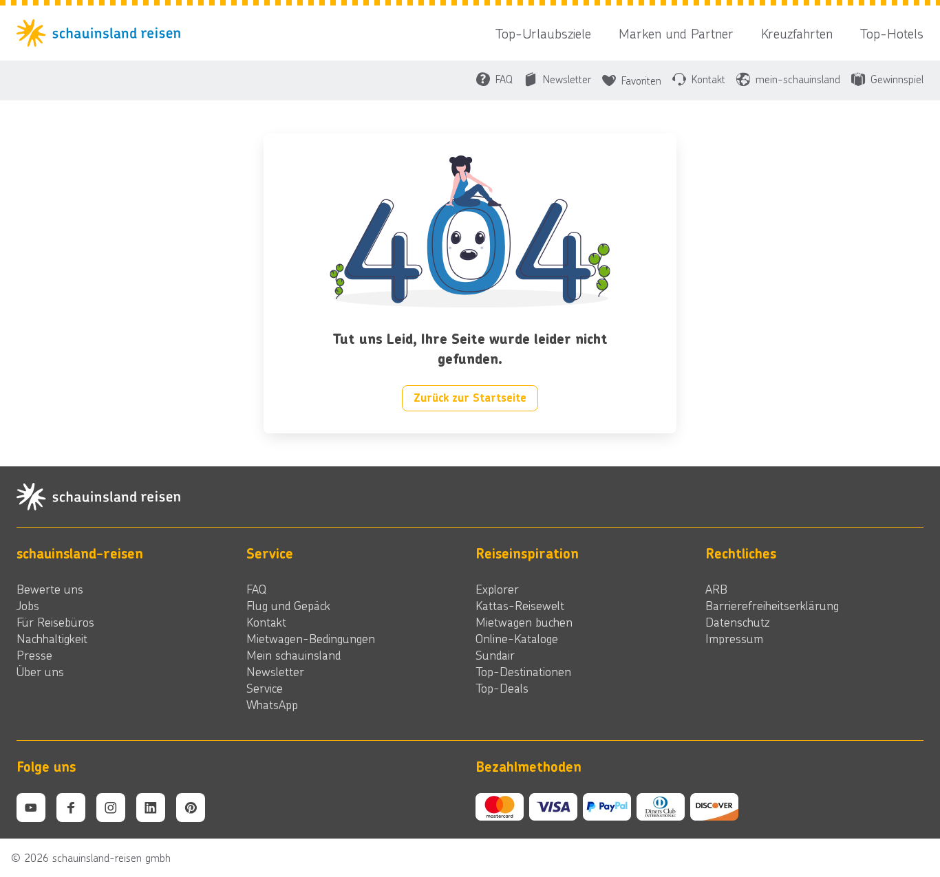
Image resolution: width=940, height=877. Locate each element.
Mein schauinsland (293, 655)
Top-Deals (502, 688)
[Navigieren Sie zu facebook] (70, 807)
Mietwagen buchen (524, 622)
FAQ (256, 589)
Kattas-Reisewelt (520, 605)
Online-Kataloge (517, 638)
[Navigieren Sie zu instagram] (110, 807)
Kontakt (266, 622)
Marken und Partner (676, 33)
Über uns (40, 671)
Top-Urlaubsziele (543, 33)
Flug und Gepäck (288, 605)
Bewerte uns (50, 589)
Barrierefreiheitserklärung (772, 605)
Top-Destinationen (523, 671)
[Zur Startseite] (103, 33)
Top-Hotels (891, 33)
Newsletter (275, 671)
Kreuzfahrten (797, 33)
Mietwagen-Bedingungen (310, 638)
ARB (716, 589)
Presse (34, 655)
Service (264, 688)
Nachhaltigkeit (52, 638)
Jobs (28, 605)
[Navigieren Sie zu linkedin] (150, 807)
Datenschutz (737, 622)
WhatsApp (272, 704)
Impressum (734, 638)
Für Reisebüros (55, 622)
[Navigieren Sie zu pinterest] (190, 807)
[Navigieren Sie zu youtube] (31, 807)
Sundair (495, 655)
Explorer (497, 589)
